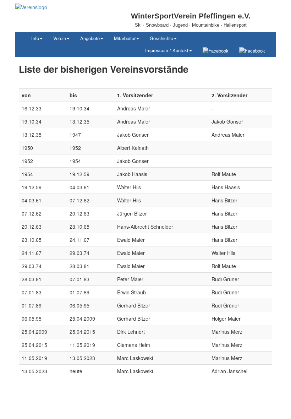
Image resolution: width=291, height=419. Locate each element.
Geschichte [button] (161, 38)
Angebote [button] (90, 38)
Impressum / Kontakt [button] (166, 50)
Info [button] (35, 38)
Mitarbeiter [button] (125, 38)
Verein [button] (59, 38)
